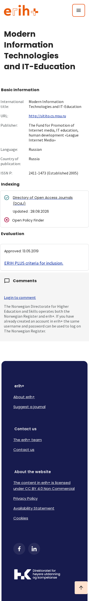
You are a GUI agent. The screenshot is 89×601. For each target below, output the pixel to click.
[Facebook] (19, 549)
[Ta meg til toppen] (81, 587)
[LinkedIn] (34, 549)
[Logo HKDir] (44, 574)
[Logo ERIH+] (21, 10)
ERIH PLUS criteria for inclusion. (33, 263)
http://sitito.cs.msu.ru (47, 115)
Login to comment (20, 297)
